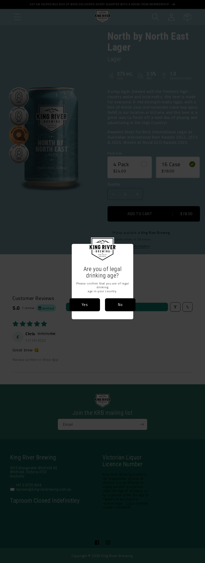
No (120, 304)
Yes (85, 304)
